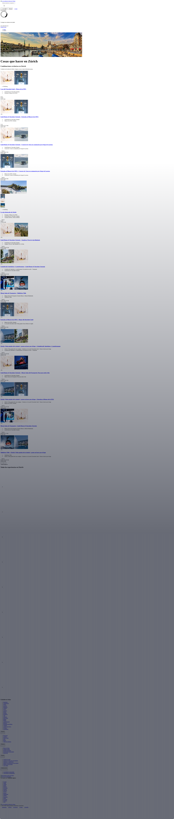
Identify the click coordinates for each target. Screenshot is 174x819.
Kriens (4, 712)
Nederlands (5, 794)
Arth (4, 715)
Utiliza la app (3, 27)
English (5, 781)
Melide (4, 719)
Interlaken (5, 702)
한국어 (5, 791)
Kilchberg (5, 714)
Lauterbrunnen (6, 721)
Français (5, 790)
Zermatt (5, 713)
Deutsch (5, 786)
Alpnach (5, 716)
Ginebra (5, 708)
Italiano (4, 793)
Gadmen (5, 725)
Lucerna (5, 705)
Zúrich (4, 704)
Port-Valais (5, 718)
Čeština (4, 784)
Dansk (4, 785)
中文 (4, 802)
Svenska (5, 800)
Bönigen (5, 723)
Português (5, 797)
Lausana (5, 710)
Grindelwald (6, 703)
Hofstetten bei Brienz (7, 724)
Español (5, 789)
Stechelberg (5, 729)
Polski (4, 798)
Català (4, 783)
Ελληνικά (5, 788)
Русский (5, 799)
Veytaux (5, 728)
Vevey (4, 709)
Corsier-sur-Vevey (7, 726)
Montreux (5, 707)
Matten (4, 720)
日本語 (5, 795)
